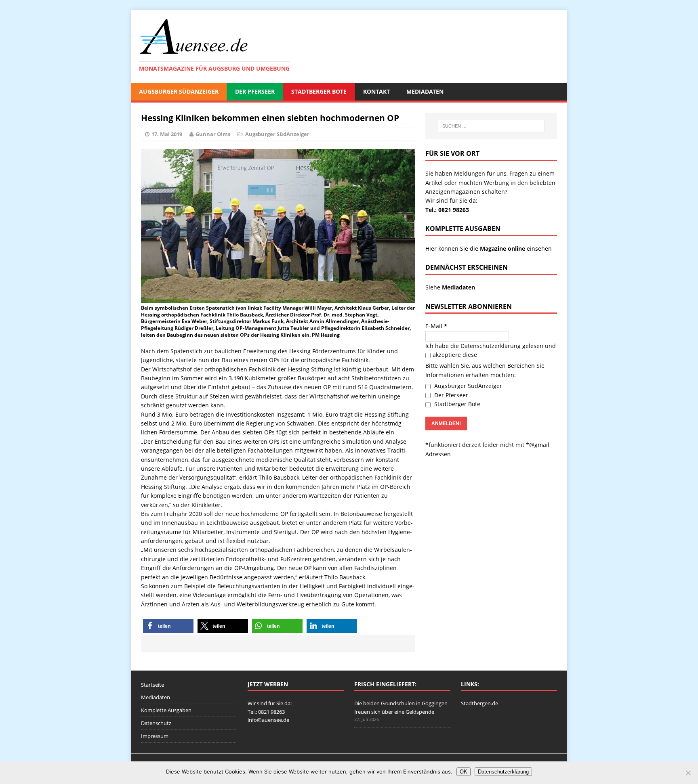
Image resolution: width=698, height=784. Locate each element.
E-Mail (436, 326)
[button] (168, 626)
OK (463, 772)
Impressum (154, 736)
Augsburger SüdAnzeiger (179, 91)
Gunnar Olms (213, 134)
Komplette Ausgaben (166, 710)
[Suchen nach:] (491, 126)
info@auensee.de (268, 719)
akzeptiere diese (455, 354)
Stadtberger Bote (319, 91)
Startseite (152, 684)
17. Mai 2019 (166, 134)
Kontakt (376, 91)
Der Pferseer (255, 91)
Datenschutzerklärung (490, 346)
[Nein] (688, 773)
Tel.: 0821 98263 (447, 210)
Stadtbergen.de (479, 703)
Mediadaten (425, 91)
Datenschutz (156, 723)
